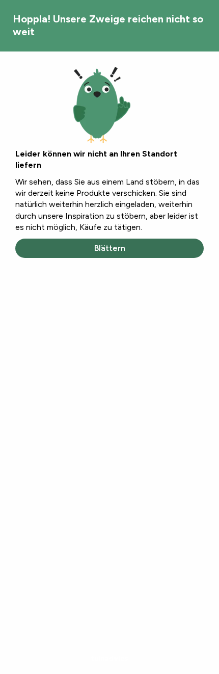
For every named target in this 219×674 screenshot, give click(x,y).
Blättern (109, 248)
